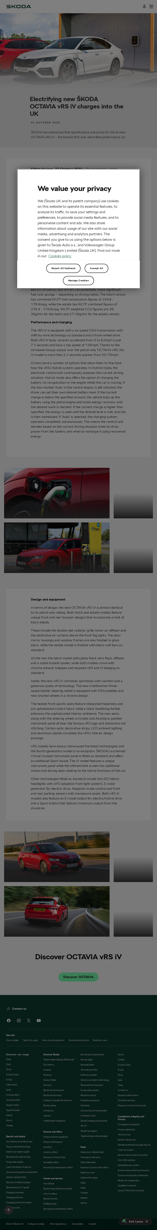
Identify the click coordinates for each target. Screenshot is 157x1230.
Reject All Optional (63, 268)
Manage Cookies (78, 280)
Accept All (96, 268)
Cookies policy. (60, 256)
